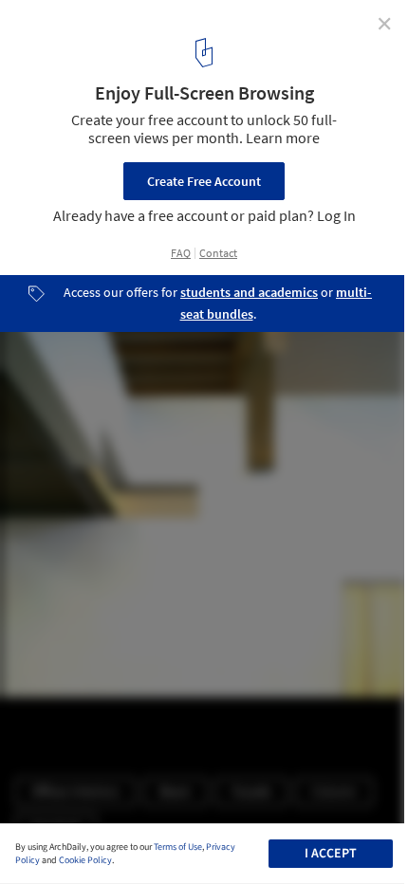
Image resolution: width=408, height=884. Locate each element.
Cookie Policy (85, 860)
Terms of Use (178, 847)
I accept (331, 853)
